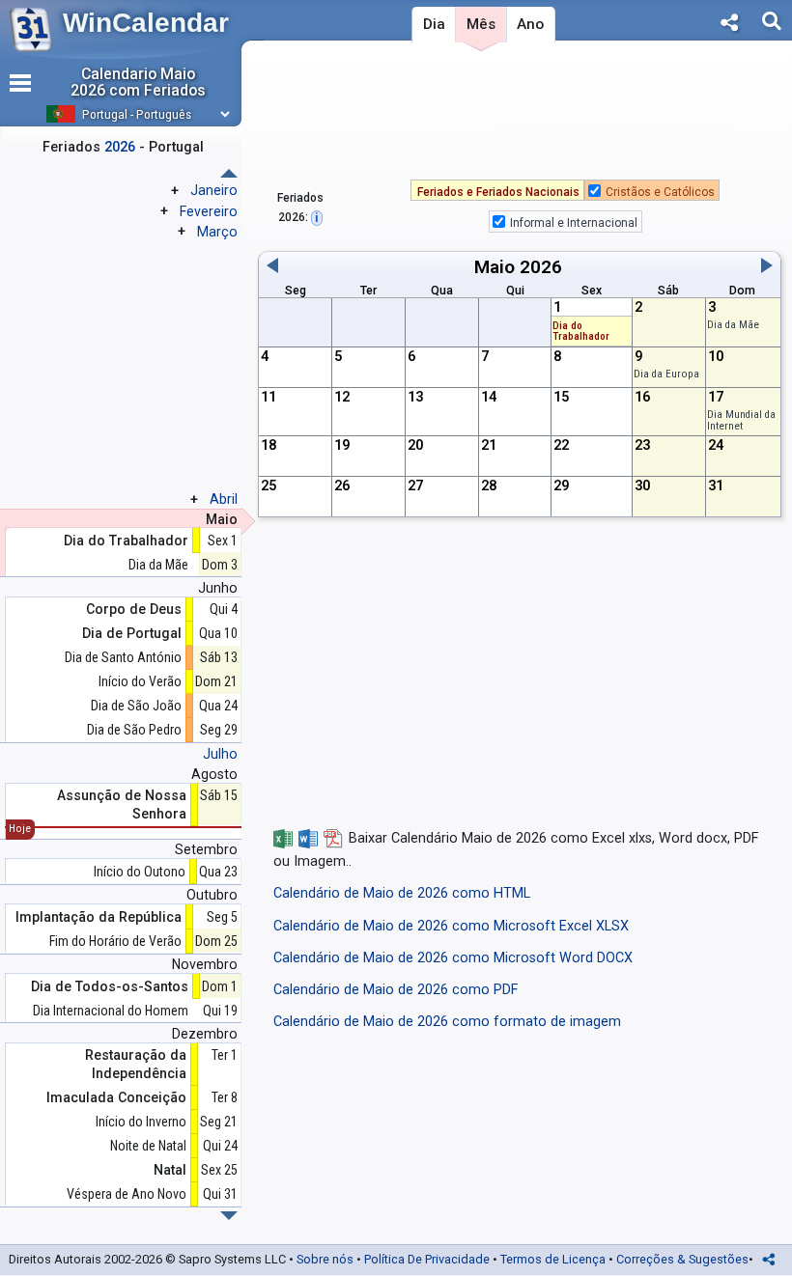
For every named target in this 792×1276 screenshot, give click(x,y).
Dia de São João (136, 705)
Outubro (212, 894)
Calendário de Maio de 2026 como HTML (401, 893)
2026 (541, 267)
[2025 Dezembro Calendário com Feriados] (229, 173)
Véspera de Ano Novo (126, 1194)
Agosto (214, 774)
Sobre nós (325, 1259)
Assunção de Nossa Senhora (121, 804)
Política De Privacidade (427, 1259)
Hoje (20, 828)
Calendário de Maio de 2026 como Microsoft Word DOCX (453, 958)
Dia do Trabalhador (580, 331)
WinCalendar (146, 23)
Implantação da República (98, 917)
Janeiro (214, 190)
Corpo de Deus (134, 609)
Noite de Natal (148, 1145)
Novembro (205, 964)
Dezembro (205, 1033)
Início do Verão (140, 681)
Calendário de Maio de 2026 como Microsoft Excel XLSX (451, 926)
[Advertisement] (519, 115)
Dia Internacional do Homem (110, 1010)
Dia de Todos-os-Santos (109, 986)
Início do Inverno (141, 1121)
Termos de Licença (553, 1259)
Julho (220, 754)
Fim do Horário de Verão (115, 941)
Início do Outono (139, 871)
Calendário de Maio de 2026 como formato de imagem (447, 1021)
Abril (224, 499)
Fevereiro (209, 211)
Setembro (206, 849)
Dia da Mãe (733, 325)
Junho (218, 588)
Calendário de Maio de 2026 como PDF (395, 990)
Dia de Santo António (123, 657)
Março (217, 231)
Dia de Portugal (132, 633)
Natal (170, 1170)
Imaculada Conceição (116, 1097)
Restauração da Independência (135, 1063)
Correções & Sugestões (682, 1259)
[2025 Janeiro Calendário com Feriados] (229, 1215)
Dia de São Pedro (134, 729)
